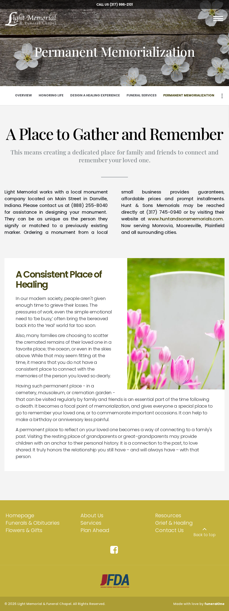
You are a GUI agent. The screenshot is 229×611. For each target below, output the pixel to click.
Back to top (204, 534)
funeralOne (214, 604)
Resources (168, 515)
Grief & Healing (174, 522)
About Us (92, 515)
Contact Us (169, 530)
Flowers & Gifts (24, 530)
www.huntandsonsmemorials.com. (185, 219)
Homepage (20, 515)
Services (91, 522)
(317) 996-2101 (121, 4)
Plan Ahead (95, 530)
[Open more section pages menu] (222, 96)
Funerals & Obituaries (32, 522)
